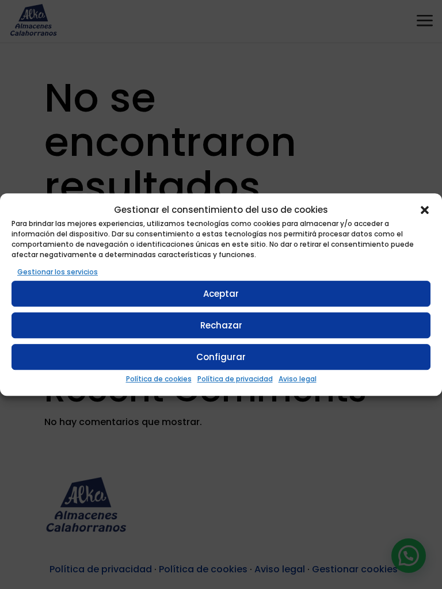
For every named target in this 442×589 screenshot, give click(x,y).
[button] (424, 210)
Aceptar (221, 294)
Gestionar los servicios (57, 272)
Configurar (221, 357)
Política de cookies (159, 379)
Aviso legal (298, 379)
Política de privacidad (235, 379)
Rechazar (221, 325)
